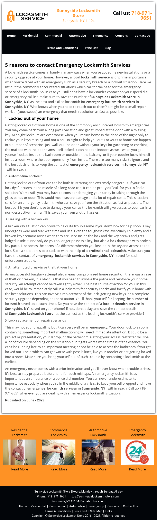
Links (108, 511)
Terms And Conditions (62, 48)
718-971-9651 (141, 15)
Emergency (100, 35)
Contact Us (142, 35)
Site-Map (96, 511)
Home (11, 35)
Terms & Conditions (58, 511)
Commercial (53, 35)
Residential (30, 35)
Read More (19, 469)
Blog (108, 48)
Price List (91, 48)
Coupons (121, 35)
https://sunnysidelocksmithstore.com (94, 496)
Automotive (77, 35)
